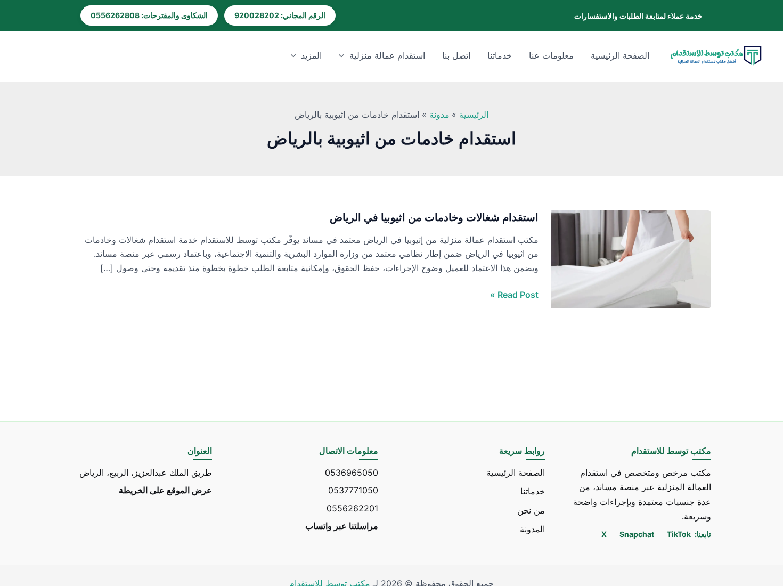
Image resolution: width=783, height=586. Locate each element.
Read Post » (514, 295)
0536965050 (351, 472)
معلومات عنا (551, 55)
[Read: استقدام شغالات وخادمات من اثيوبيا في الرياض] (631, 259)
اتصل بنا (456, 55)
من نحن (531, 509)
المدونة (532, 528)
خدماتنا (499, 55)
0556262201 (352, 507)
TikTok (679, 534)
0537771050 (353, 490)
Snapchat (637, 534)
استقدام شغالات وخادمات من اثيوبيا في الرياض (434, 217)
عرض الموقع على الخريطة (165, 490)
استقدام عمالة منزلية (387, 55)
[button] (344, 55)
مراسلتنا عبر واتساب (341, 525)
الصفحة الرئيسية (620, 55)
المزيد (311, 55)
